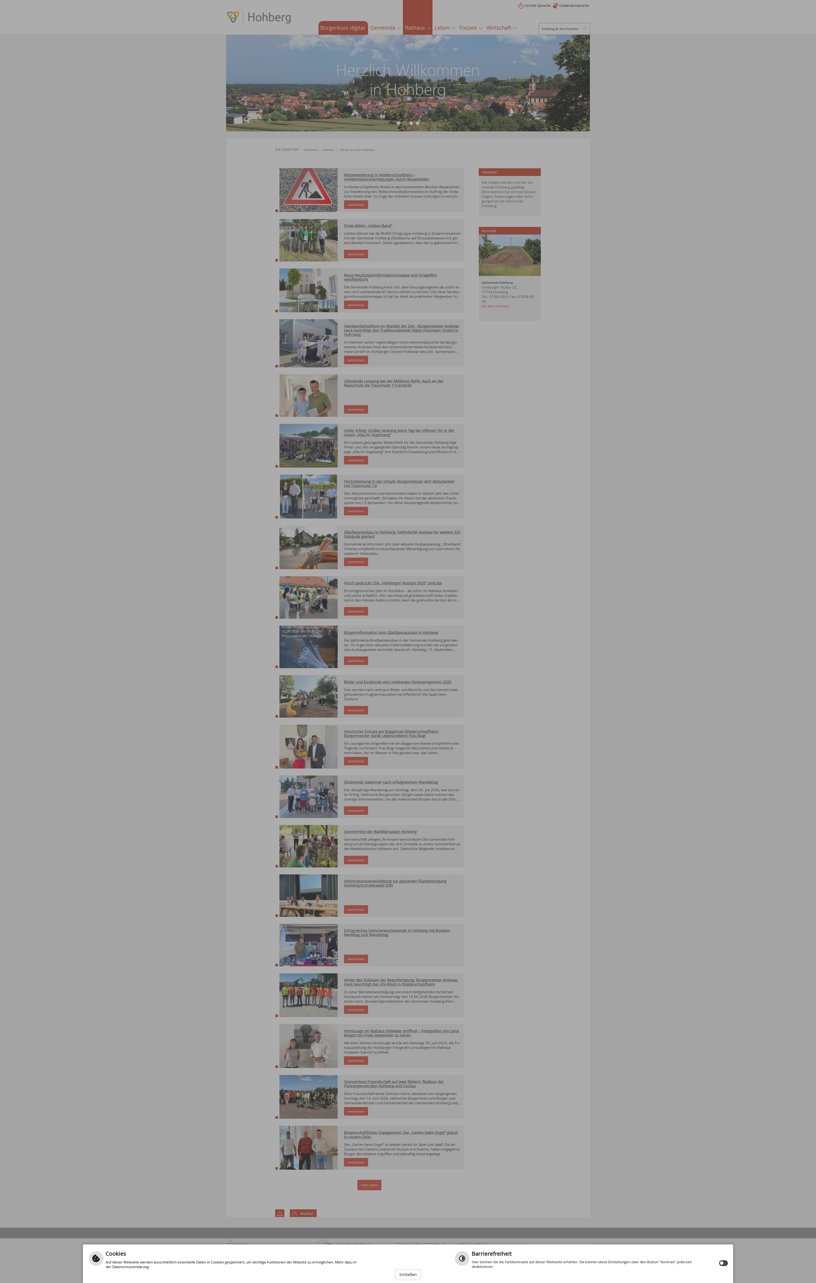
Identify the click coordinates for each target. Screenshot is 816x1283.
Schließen (408, 1274)
